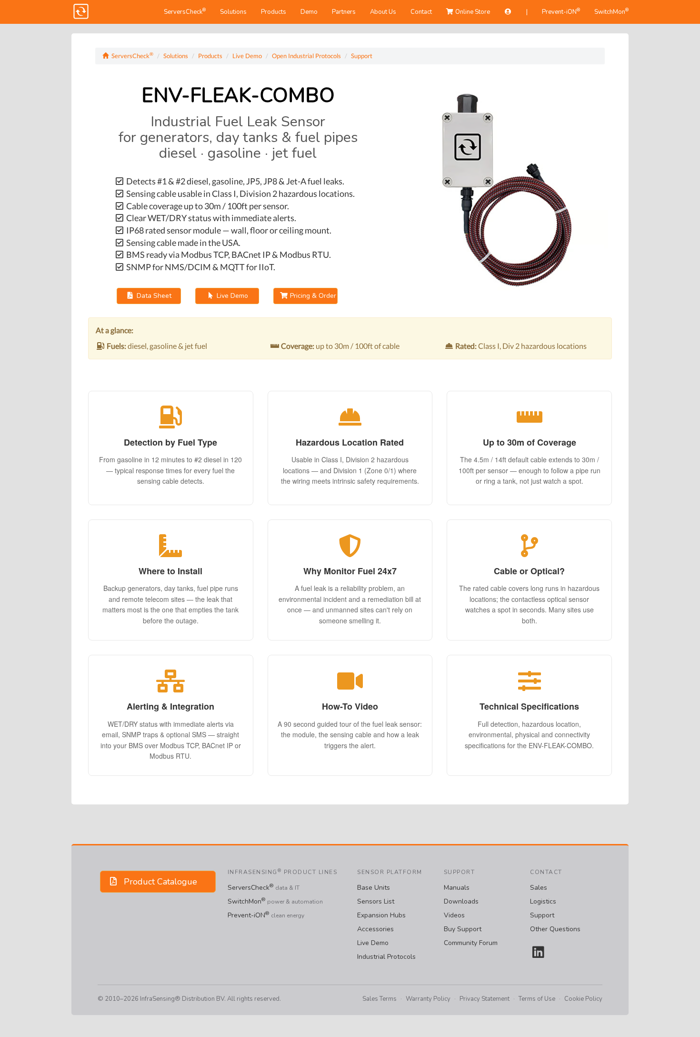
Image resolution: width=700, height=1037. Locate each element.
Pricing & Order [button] (312, 295)
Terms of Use (537, 999)
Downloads (461, 901)
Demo (309, 12)
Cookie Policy (583, 999)
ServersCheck (185, 11)
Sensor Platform (389, 872)
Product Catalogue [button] (158, 881)
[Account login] (508, 12)
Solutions (233, 12)
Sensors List (375, 901)
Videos (454, 915)
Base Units (373, 887)
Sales (538, 887)
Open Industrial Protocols (306, 56)
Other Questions (555, 929)
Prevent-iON (561, 11)
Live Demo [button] (231, 295)
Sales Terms (379, 999)
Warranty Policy (428, 999)
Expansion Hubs (381, 915)
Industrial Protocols (386, 956)
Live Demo (247, 56)
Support (361, 56)
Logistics (543, 901)
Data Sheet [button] (153, 295)
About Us (383, 12)
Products (273, 12)
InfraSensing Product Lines (283, 872)
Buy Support (462, 929)
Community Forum (471, 942)
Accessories (375, 929)
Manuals (457, 887)
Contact (421, 12)
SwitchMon (611, 11)
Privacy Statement (485, 999)
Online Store (472, 12)
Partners (344, 12)
